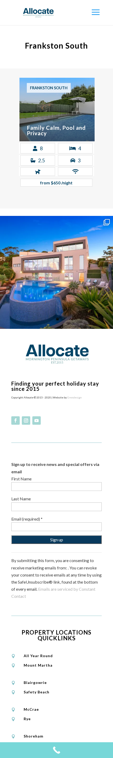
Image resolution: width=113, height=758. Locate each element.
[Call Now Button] (56, 750)
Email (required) (27, 518)
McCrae (31, 709)
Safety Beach (36, 692)
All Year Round (38, 655)
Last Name (21, 498)
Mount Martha (38, 665)
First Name (21, 478)
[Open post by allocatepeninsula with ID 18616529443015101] (56, 272)
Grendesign (74, 397)
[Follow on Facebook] (15, 420)
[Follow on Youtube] (36, 420)
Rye (27, 719)
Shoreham (33, 736)
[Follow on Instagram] (26, 420)
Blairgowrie (35, 682)
